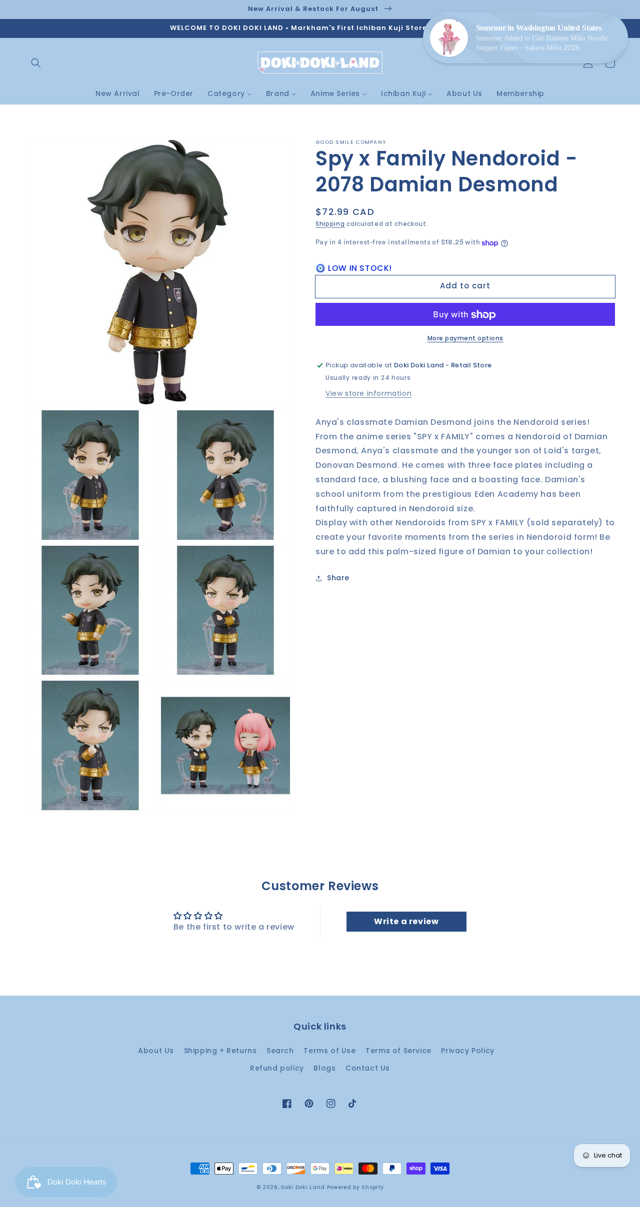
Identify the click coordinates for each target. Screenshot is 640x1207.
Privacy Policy (467, 1051)
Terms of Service (399, 1051)
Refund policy (277, 1068)
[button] (36, 63)
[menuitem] (117, 93)
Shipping (330, 223)
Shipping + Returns (220, 1051)
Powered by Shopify (355, 1187)
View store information (369, 394)
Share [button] (338, 578)
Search (280, 1051)
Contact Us (368, 1068)
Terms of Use (330, 1051)
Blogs (325, 1068)
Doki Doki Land (304, 1187)
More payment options (466, 338)
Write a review (406, 921)
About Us (156, 1051)
